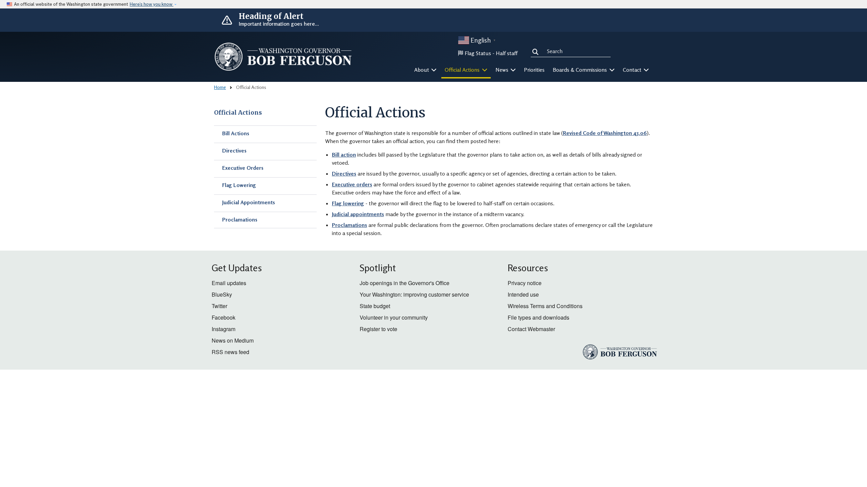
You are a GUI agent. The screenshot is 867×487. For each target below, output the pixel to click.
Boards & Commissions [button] (580, 69)
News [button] (502, 69)
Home (220, 87)
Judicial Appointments (248, 202)
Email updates (229, 283)
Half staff (506, 53)
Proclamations (239, 219)
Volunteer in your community (394, 317)
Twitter (219, 306)
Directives (234, 150)
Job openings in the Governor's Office (404, 283)
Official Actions (238, 112)
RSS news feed (230, 352)
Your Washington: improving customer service (414, 294)
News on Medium (233, 340)
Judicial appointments (358, 214)
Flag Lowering (239, 185)
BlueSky (222, 294)
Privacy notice (525, 283)
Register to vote (378, 329)
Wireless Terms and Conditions (545, 306)
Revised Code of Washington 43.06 (605, 133)
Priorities (534, 69)
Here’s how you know (151, 4)
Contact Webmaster (531, 329)
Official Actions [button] (463, 69)
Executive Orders (242, 167)
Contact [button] (633, 69)
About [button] (422, 69)
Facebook (223, 317)
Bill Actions (235, 133)
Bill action (344, 154)
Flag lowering (348, 203)
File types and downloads (538, 317)
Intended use (523, 294)
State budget (375, 306)
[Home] (283, 57)
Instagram (223, 329)
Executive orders (352, 184)
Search (537, 50)
